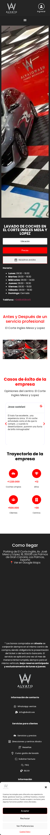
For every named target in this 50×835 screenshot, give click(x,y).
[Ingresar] (41, 6)
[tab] (25, 260)
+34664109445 (22, 299)
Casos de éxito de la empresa (25, 381)
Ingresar (41, 11)
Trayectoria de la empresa (25, 456)
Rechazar (25, 818)
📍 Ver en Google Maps (25, 562)
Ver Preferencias (25, 826)
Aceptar (25, 811)
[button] (45, 787)
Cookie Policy (25, 832)
